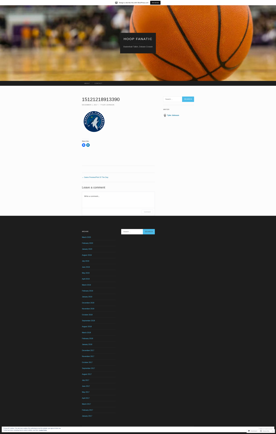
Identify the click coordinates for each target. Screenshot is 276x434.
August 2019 (87, 255)
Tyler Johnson (107, 105)
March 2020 (86, 237)
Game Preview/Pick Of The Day (95, 177)
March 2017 (86, 404)
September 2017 (88, 368)
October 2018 (87, 315)
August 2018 (87, 326)
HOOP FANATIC (138, 39)
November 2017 (88, 356)
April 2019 (86, 279)
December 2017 (88, 350)
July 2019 (85, 261)
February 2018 (87, 338)
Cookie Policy (43, 430)
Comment (147, 212)
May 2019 (85, 273)
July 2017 (85, 380)
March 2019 (86, 285)
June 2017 (86, 386)
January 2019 (87, 297)
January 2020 (87, 249)
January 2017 (87, 416)
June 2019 (86, 267)
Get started (155, 2)
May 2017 (85, 392)
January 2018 (87, 344)
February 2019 (87, 291)
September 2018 (88, 321)
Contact (98, 83)
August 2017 (87, 374)
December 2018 (88, 303)
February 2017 (87, 410)
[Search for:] (178, 99)
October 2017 (87, 362)
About (87, 83)
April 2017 (86, 398)
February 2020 (87, 243)
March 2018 (86, 332)
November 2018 (88, 309)
